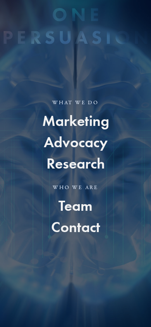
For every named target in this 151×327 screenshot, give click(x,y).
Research (75, 163)
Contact (75, 227)
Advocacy (76, 142)
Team (75, 205)
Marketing (75, 121)
